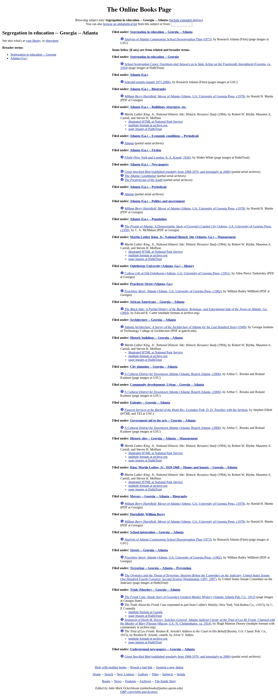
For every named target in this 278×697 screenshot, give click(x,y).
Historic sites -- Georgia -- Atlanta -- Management (164, 438)
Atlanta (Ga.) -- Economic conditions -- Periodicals (164, 136)
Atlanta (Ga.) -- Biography (148, 89)
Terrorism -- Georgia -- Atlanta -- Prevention (160, 568)
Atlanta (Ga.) (18, 58)
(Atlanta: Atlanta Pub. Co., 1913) (190, 597)
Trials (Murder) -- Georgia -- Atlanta (155, 589)
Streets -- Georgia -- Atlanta (149, 550)
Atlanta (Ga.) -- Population (148, 219)
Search (108, 674)
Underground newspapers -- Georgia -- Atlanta (162, 649)
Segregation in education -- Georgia (33, 54)
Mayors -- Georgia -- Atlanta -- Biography (158, 496)
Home (97, 674)
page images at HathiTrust (145, 129)
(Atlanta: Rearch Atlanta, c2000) (173, 374)
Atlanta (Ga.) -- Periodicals (148, 187)
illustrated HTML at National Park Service (155, 121)
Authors (143, 674)
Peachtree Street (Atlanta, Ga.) (151, 284)
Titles (155, 674)
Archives (145, 681)
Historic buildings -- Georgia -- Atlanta (156, 337)
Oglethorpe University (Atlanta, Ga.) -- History (162, 266)
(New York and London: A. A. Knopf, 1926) (158, 157)
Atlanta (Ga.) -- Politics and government (157, 201)
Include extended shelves (186, 20)
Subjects (167, 674)
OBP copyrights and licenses (138, 692)
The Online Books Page (139, 9)
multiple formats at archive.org (147, 125)
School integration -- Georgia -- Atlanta (157, 532)
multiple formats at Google (145, 612)
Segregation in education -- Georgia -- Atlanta (161, 32)
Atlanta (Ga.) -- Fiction (145, 150)
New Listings (125, 674)
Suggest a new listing (169, 667)
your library (33, 40)
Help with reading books (111, 667)
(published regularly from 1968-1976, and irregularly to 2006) (178, 171)
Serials (181, 674)
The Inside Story (165, 681)
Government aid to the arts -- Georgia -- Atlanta (163, 420)
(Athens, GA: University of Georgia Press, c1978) (185, 96)
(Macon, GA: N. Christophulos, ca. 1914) (197, 621)
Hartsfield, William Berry (147, 514)
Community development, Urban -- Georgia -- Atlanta (167, 384)
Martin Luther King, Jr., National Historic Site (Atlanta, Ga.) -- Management (183, 237)
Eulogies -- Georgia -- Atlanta (150, 402)
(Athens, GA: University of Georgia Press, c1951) (177, 273)
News (117, 681)
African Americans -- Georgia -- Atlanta (157, 302)
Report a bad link (141, 667)
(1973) (168, 39)
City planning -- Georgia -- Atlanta (153, 366)
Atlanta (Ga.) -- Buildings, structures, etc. (158, 107)
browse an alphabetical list (120, 24)
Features (130, 681)
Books (106, 681)
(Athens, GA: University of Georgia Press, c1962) (173, 291)
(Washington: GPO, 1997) (195, 577)
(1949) (185, 327)
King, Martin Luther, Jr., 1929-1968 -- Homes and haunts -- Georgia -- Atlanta (183, 467)
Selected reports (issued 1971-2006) (148, 82)
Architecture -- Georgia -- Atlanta (153, 319)
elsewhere (52, 40)
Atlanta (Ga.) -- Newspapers (149, 164)
